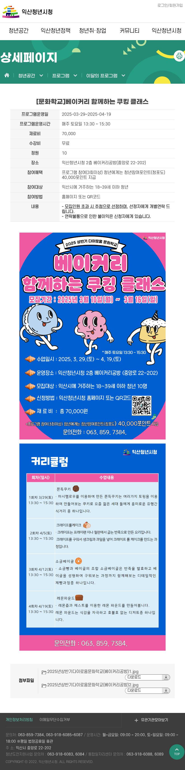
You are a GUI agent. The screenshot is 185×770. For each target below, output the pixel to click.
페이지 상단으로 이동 (177, 752)
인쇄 (179, 56)
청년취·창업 (92, 31)
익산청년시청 (167, 31)
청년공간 (18, 31)
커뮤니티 (129, 31)
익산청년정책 (56, 31)
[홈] (7, 75)
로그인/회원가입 (170, 6)
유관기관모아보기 (152, 723)
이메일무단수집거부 (54, 720)
